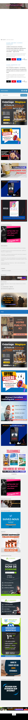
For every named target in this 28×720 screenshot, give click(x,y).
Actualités (8, 42)
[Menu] (26, 1)
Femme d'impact (14, 42)
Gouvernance (19, 42)
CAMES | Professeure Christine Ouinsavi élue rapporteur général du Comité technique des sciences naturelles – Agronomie (16, 49)
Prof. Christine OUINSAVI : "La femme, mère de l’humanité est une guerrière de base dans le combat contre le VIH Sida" (16, 70)
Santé (19, 64)
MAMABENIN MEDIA (9, 44)
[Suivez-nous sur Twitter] (24, 90)
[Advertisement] (14, 24)
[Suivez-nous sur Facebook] (22, 90)
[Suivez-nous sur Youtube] (26, 90)
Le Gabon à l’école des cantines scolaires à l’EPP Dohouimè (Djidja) (14, 248)
